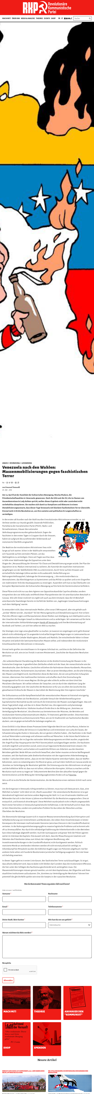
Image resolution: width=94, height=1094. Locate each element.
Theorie (39, 18)
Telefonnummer (55, 907)
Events (47, 18)
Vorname (6, 894)
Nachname (53, 894)
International (15, 463)
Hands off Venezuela (49, 622)
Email (5, 907)
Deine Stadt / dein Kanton (13, 920)
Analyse (5, 463)
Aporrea (72, 775)
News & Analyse (28, 18)
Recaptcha (6, 963)
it (62, 18)
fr (59, 18)
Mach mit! (6, 18)
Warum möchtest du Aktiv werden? (17, 933)
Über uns (16, 18)
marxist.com (52, 1090)
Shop (53, 18)
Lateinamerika (27, 463)
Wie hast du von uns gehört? (60, 920)
